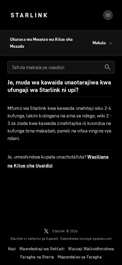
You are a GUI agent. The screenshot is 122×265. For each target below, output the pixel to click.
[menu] (108, 15)
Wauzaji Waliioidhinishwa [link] (91, 248)
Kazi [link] (12, 248)
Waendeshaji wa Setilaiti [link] (41, 248)
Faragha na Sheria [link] (37, 256)
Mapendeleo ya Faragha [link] (80, 256)
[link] (29, 15)
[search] (107, 67)
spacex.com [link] (102, 238)
